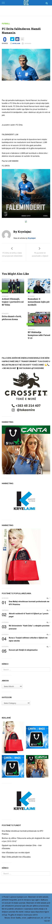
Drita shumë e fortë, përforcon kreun (11, 318)
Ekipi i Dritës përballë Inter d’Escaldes (16, 857)
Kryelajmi (16, 43)
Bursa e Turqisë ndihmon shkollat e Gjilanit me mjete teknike (25, 639)
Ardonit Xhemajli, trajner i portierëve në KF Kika (13, 302)
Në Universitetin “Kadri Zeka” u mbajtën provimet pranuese (25, 627)
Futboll (6, 23)
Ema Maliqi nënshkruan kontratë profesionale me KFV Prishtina (25, 603)
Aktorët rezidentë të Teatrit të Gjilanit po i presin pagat (25, 615)
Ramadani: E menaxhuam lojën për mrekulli (39, 302)
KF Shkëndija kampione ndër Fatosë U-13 (39, 335)
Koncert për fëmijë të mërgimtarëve (20, 650)
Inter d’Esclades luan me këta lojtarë (16, 852)
